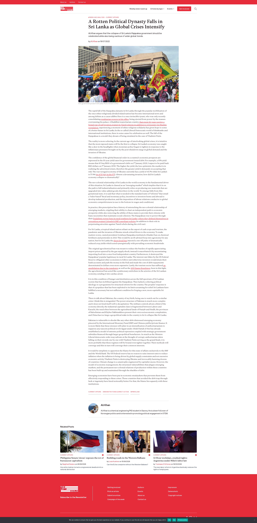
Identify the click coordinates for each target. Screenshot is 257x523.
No (174, 520)
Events (170, 9)
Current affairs (112, 17)
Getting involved (113, 487)
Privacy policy (182, 520)
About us (63, 2)
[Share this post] (103, 455)
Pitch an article (113, 491)
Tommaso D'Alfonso (163, 464)
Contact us (82, 2)
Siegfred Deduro (68, 464)
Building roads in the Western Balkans (126, 458)
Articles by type (156, 9)
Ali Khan (94, 41)
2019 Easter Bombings (140, 268)
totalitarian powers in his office (115, 119)
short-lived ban (120, 240)
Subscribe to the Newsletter (73, 497)
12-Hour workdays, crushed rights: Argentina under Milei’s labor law (170, 459)
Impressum (172, 487)
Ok (169, 520)
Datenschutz (173, 491)
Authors (72, 2)
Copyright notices (175, 495)
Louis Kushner (114, 461)
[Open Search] (195, 9)
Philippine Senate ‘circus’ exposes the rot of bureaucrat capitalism (82, 459)
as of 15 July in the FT (105, 174)
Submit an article (113, 495)
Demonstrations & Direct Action (116, 392)
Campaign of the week (115, 499)
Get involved (184, 9)
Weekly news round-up (138, 9)
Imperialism (135, 392)
